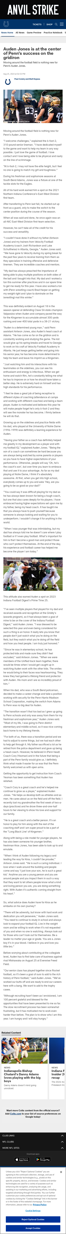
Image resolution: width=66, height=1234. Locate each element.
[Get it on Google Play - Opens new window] (43, 1161)
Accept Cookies (33, 1228)
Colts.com (15, 1113)
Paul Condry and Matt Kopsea (27, 79)
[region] (33, 1200)
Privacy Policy (40, 1204)
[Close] (61, 1172)
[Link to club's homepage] (6, 22)
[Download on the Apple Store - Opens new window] (22, 1159)
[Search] (56, 24)
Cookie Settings (33, 1210)
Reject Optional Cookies (33, 1219)
